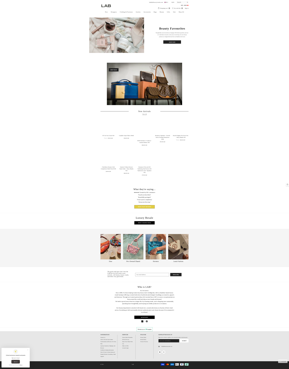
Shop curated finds (144, 222)
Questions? (144, 317)
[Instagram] (142, 321)
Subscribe (176, 274)
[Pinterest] (146, 321)
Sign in (187, 8)
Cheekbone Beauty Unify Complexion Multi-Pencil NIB (108, 168)
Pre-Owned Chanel (133, 261)
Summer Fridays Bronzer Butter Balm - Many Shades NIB (126, 168)
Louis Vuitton (178, 261)
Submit (184, 340)
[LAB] (116, 35)
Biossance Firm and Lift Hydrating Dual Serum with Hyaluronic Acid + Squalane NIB (144, 169)
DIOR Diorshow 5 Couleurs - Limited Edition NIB (144, 141)
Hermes (156, 261)
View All (144, 114)
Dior (110, 261)
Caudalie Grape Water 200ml (126, 135)
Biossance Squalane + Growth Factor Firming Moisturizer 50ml (162, 137)
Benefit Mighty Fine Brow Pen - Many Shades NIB (180, 136)
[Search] (182, 2)
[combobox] (181, 2)
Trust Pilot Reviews (144, 206)
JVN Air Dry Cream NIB (108, 135)
